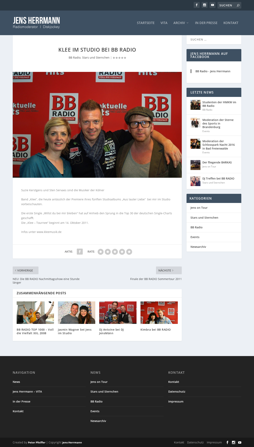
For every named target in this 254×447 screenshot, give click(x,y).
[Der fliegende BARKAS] (195, 165)
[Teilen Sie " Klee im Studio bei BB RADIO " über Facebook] (80, 252)
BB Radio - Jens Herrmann (212, 71)
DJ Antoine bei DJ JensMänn (111, 331)
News (16, 382)
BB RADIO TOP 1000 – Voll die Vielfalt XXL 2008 (35, 331)
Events (206, 131)
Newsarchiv (198, 247)
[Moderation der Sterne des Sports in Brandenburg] (195, 122)
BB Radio (75, 57)
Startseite (146, 23)
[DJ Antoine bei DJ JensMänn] (118, 312)
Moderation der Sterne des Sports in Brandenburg (218, 123)
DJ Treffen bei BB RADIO (218, 178)
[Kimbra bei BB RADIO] (159, 312)
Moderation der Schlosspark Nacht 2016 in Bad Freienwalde (218, 144)
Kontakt (230, 23)
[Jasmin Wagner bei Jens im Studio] (76, 312)
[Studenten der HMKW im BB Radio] (195, 105)
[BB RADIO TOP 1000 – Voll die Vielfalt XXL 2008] (35, 312)
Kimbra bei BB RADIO (155, 329)
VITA (164, 23)
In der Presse (206, 23)
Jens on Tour (209, 166)
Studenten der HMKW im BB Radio (219, 104)
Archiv (179, 23)
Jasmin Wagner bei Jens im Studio (74, 331)
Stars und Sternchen (96, 57)
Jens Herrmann (72, 442)
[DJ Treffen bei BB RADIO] (195, 181)
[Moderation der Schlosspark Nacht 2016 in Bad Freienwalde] (195, 144)
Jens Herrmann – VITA (27, 391)
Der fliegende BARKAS (217, 162)
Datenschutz (176, 391)
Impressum (175, 401)
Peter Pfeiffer (36, 442)
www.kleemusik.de (49, 232)
